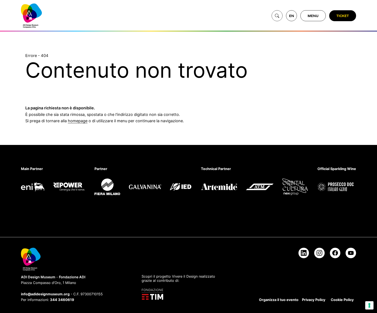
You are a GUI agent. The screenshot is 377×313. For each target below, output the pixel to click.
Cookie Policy (342, 300)
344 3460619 (62, 300)
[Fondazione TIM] (181, 294)
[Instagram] (319, 253)
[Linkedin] (303, 253)
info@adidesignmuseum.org (45, 294)
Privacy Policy (313, 300)
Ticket (342, 16)
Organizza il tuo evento (278, 300)
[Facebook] (335, 253)
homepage (77, 121)
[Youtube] (351, 253)
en (291, 16)
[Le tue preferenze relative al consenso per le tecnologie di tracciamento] (369, 305)
